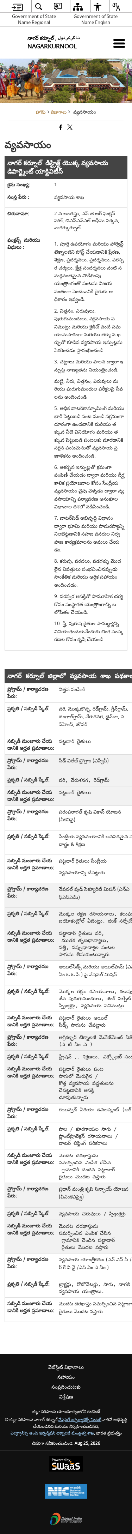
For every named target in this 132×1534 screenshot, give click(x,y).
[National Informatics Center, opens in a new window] (66, 1492)
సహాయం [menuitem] (66, 1377)
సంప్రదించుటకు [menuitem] (66, 1387)
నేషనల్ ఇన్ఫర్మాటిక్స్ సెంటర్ (79, 1420)
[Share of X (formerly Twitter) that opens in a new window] (69, 128)
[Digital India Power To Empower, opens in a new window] (66, 1520)
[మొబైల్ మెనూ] (119, 43)
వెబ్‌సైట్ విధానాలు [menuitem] (66, 1367)
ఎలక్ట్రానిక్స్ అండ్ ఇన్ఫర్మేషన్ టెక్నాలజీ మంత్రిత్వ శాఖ (52, 1433)
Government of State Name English (96, 19)
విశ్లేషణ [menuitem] (66, 1397)
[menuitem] (17, 6)
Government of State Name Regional (34, 19)
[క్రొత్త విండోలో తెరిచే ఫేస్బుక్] (60, 128)
